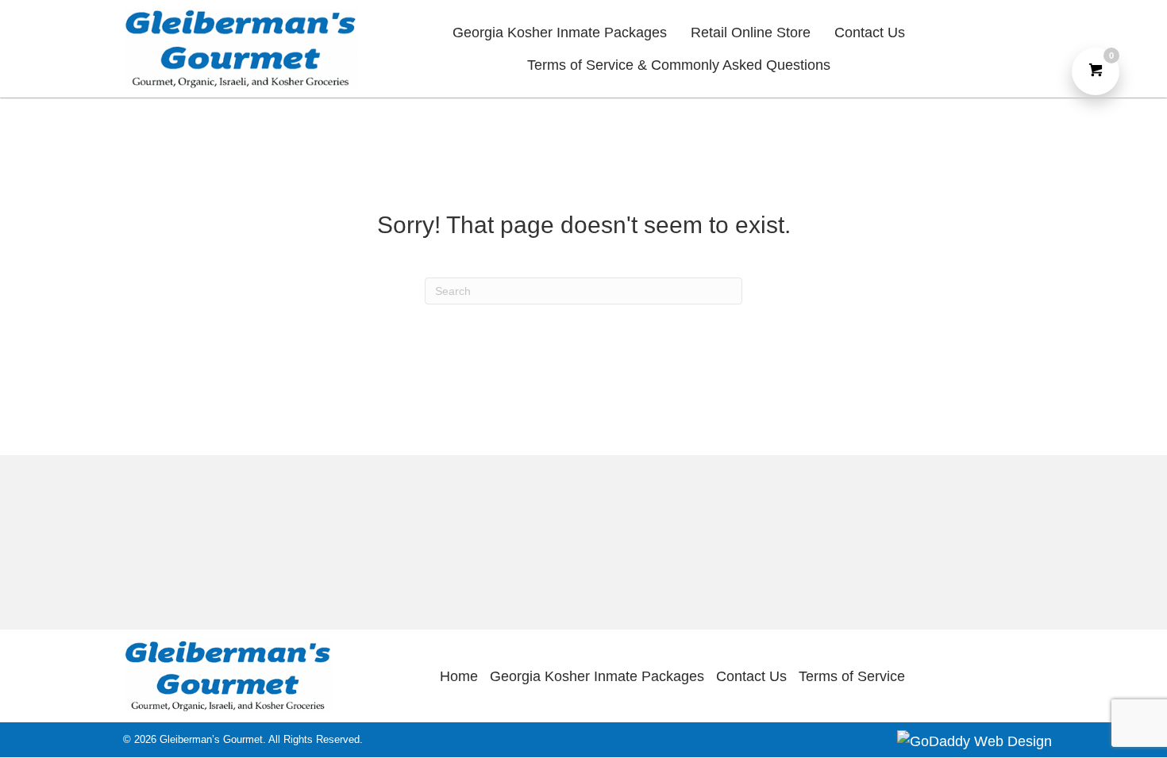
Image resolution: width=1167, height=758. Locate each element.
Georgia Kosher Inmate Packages (597, 676)
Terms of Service (852, 676)
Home (459, 676)
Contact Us (751, 676)
